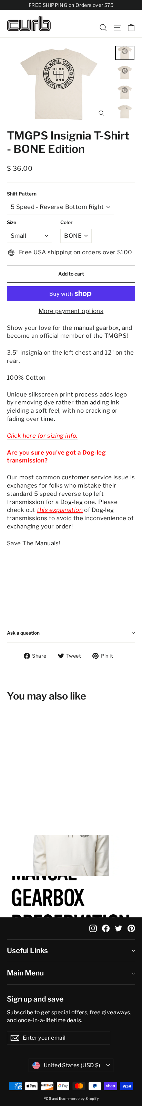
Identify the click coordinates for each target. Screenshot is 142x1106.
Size (11, 222)
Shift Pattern (22, 194)
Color (66, 222)
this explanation (60, 509)
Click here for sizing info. (42, 435)
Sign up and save (35, 999)
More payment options (71, 311)
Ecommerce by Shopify (79, 1098)
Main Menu (25, 973)
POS (47, 1098)
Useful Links (27, 950)
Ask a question (23, 633)
